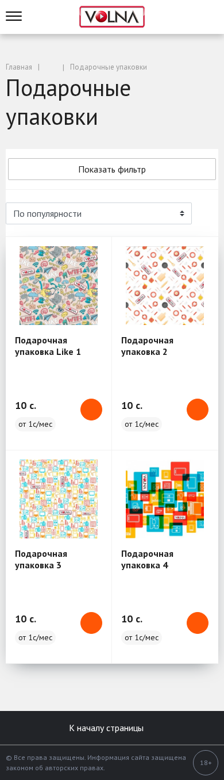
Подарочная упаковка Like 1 (48, 345)
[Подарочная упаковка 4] (164, 499)
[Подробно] (204, 213)
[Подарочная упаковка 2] (164, 285)
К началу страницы (107, 727)
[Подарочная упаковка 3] (58, 499)
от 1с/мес (35, 424)
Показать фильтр (112, 169)
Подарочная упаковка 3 (41, 559)
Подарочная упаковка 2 (147, 345)
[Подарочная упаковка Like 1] (58, 285)
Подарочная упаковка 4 (147, 559)
